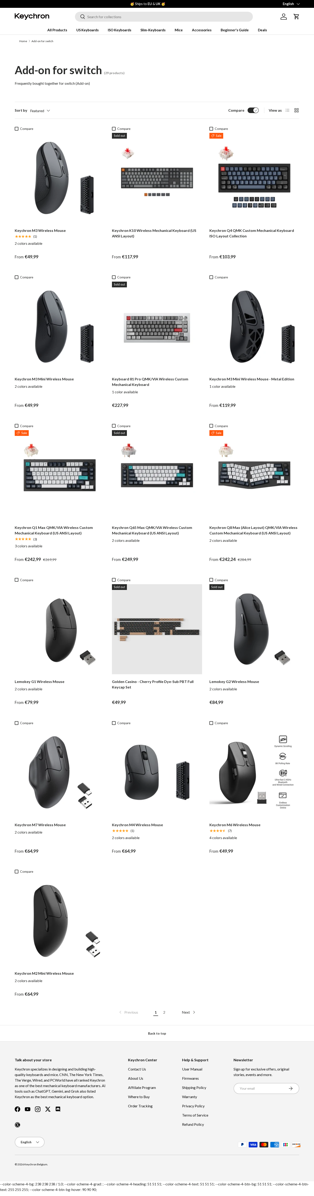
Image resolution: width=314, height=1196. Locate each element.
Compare (236, 110)
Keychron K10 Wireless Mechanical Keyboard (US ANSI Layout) (154, 233)
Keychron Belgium (35, 1164)
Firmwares (190, 1078)
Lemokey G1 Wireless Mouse (39, 681)
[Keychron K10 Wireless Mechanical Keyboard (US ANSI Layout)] (157, 178)
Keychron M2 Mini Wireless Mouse (44, 973)
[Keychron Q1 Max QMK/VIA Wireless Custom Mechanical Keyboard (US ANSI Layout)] (60, 475)
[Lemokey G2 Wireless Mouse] (254, 629)
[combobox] (164, 17)
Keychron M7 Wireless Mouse (40, 825)
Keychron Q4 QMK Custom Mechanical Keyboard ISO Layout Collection (251, 233)
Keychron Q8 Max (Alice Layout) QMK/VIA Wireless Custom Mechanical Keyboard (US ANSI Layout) (253, 530)
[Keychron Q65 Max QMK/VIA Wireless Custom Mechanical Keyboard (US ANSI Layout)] (157, 475)
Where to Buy (139, 1096)
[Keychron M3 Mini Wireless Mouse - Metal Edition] (254, 327)
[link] (128, 1012)
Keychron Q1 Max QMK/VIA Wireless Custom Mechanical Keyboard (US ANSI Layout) (54, 530)
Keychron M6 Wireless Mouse (234, 825)
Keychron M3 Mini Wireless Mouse (44, 379)
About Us (135, 1078)
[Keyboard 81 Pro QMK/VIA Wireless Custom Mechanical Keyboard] (157, 327)
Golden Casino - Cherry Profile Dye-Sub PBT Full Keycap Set (153, 684)
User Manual (192, 1069)
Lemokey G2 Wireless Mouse (234, 681)
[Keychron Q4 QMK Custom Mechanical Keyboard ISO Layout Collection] (254, 178)
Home (23, 41)
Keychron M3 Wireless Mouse (40, 230)
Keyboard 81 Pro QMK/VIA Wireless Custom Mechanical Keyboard (150, 382)
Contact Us (137, 1069)
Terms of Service (195, 1115)
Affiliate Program (142, 1087)
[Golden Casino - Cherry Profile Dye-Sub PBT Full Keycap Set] (157, 629)
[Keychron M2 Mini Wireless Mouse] (60, 921)
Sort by (21, 110)
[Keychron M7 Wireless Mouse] (60, 772)
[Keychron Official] (17, 1125)
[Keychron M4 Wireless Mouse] (157, 772)
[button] (296, 17)
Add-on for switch (42, 41)
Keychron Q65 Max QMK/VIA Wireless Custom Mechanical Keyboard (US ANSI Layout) (152, 530)
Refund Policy (193, 1124)
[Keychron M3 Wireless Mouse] (60, 178)
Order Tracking (140, 1106)
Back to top (157, 1033)
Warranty (189, 1096)
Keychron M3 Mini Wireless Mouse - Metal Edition (251, 379)
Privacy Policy (193, 1106)
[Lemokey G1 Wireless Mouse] (60, 629)
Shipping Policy (194, 1087)
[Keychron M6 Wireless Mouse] (254, 772)
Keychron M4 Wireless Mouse (137, 825)
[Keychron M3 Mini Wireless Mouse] (60, 327)
